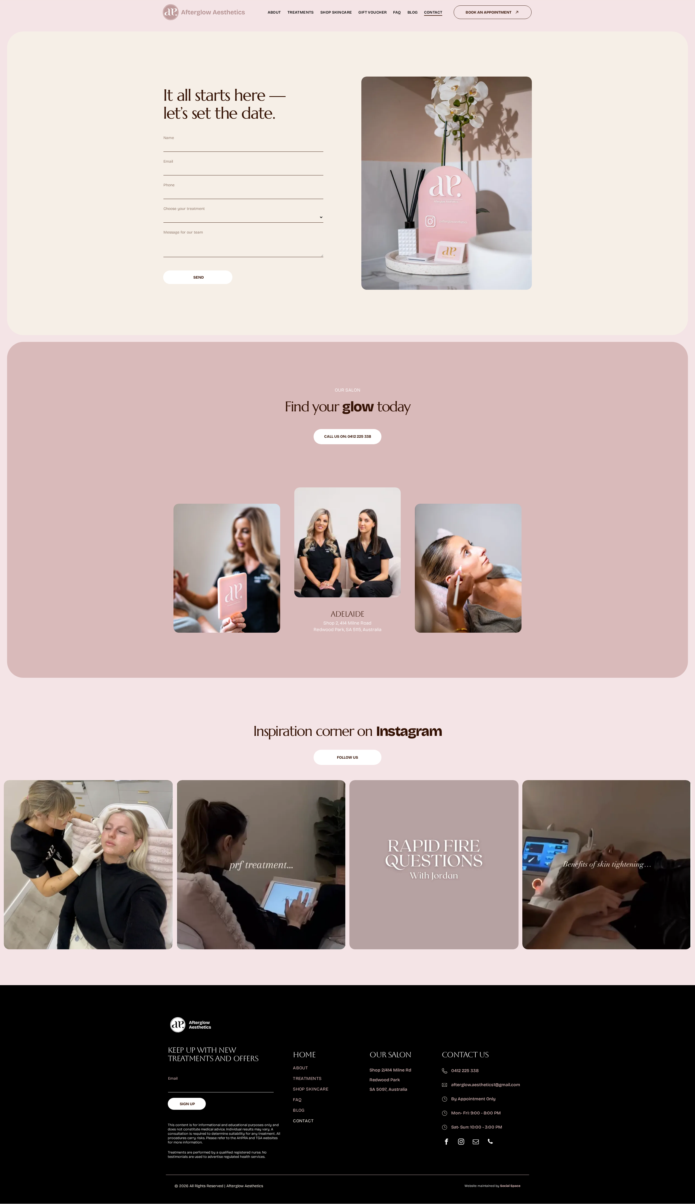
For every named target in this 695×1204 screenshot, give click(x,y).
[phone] (490, 1142)
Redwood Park (384, 1079)
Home (304, 1054)
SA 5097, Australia (388, 1089)
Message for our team (183, 232)
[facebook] (446, 1142)
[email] (475, 1142)
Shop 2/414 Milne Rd (390, 1070)
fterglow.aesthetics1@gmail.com (487, 1084)
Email (168, 161)
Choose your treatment (184, 208)
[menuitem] (274, 12)
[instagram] (461, 1142)
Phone (169, 185)
